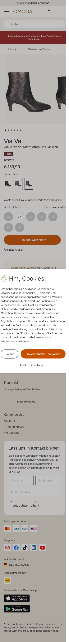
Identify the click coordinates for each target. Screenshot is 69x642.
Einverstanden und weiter (43, 354)
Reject (10, 353)
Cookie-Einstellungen (33, 365)
